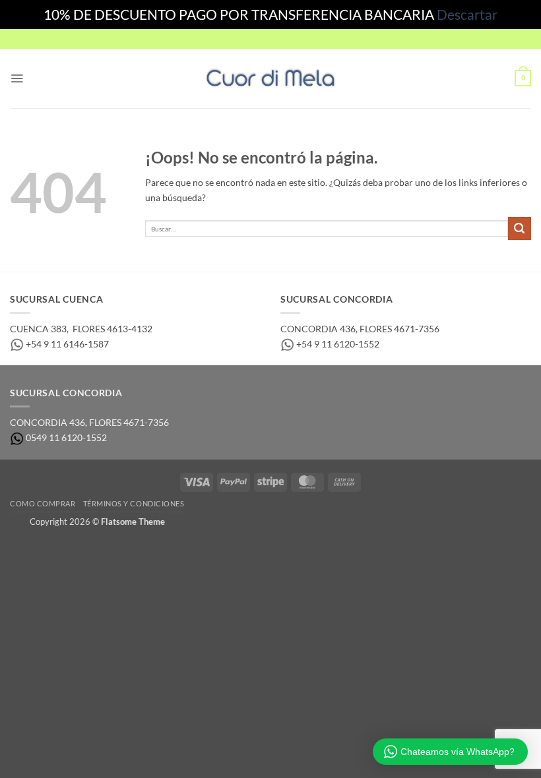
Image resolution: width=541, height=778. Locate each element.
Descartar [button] (467, 14)
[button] (17, 78)
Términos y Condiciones (134, 503)
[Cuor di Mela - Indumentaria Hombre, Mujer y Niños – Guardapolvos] (270, 78)
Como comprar (42, 503)
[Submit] (519, 228)
